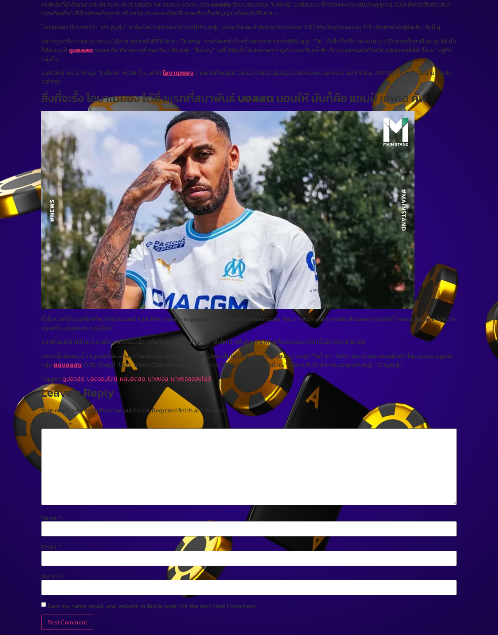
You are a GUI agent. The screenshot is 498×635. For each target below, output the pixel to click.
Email (51, 547)
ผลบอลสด (68, 364)
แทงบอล (158, 378)
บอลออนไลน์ (102, 378)
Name (51, 518)
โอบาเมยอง (178, 72)
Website (51, 576)
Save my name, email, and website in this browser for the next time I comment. (151, 606)
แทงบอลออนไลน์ (191, 378)
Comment (56, 425)
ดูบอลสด (81, 50)
